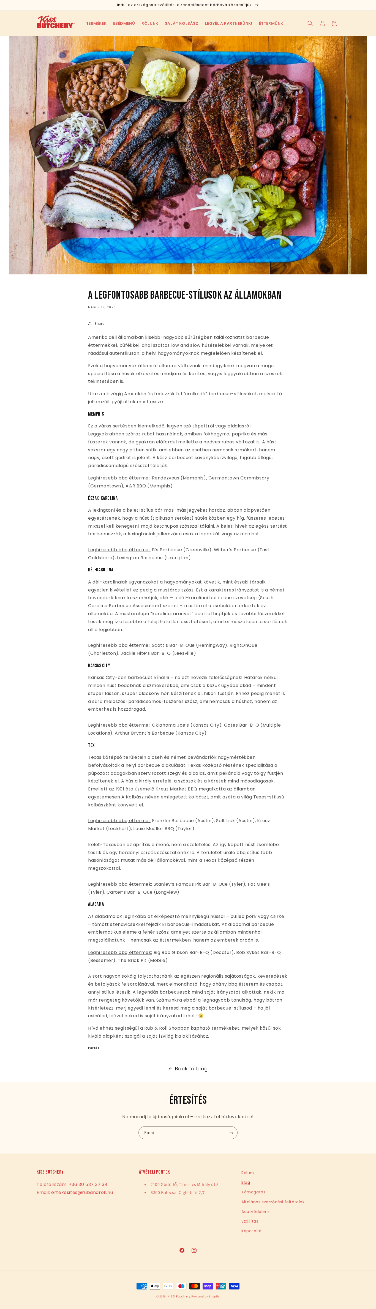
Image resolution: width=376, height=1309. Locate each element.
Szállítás (249, 1221)
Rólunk (248, 1173)
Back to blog (191, 1068)
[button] (96, 23)
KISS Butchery (179, 1296)
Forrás (94, 1048)
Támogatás (253, 1192)
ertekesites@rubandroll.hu (82, 1192)
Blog (245, 1182)
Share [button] (99, 323)
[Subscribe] (231, 1132)
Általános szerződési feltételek (273, 1202)
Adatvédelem (255, 1211)
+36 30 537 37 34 (88, 1185)
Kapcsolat (251, 1231)
